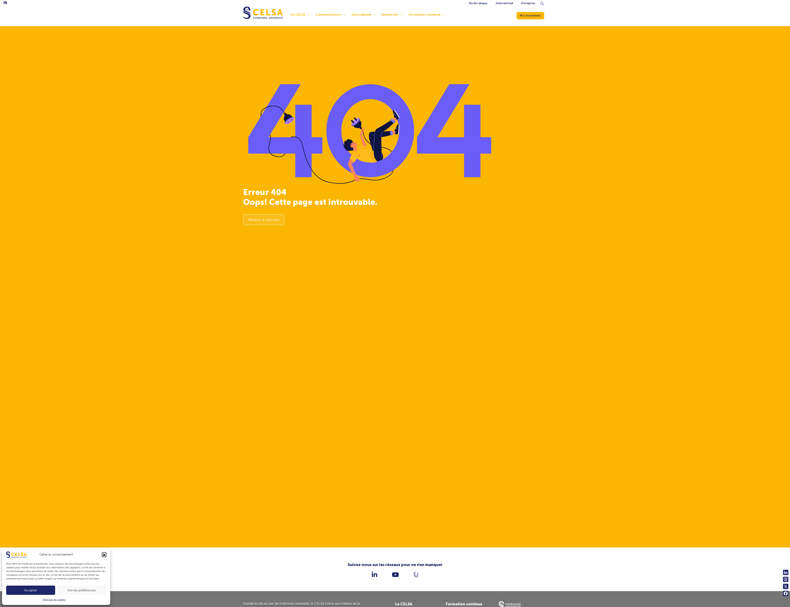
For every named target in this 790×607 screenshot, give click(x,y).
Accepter (30, 590)
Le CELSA (298, 14)
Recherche (389, 14)
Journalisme (361, 14)
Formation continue (424, 14)
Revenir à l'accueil (263, 219)
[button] (104, 554)
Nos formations (530, 15)
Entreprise (528, 3)
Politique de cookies (54, 599)
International (504, 3)
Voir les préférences (81, 590)
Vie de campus (478, 3)
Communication (328, 14)
